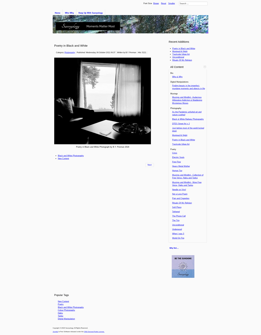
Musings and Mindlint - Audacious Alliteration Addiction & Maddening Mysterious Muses (187, 100)
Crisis (174, 153)
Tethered (176, 212)
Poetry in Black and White (183, 140)
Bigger (156, 3)
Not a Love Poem (179, 194)
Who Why (69, 13)
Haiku (60, 313)
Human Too (177, 170)
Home (57, 13)
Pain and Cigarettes (180, 198)
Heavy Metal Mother (181, 166)
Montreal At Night (179, 135)
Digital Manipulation (66, 319)
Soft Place (176, 207)
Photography (69, 52)
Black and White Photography (71, 156)
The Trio (175, 220)
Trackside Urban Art (181, 144)
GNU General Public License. (94, 331)
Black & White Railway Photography (188, 119)
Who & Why (177, 77)
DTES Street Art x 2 (181, 124)
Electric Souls (178, 157)
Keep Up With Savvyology (91, 13)
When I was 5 (178, 234)
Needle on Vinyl (179, 189)
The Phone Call (179, 216)
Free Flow (176, 162)
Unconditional (178, 225)
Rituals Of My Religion (182, 203)
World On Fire (178, 238)
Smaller (171, 3)
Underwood (177, 229)
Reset (163, 3)
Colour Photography (66, 310)
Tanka (60, 316)
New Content (63, 158)
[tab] (205, 67)
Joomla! (55, 331)
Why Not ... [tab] (174, 248)
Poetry (61, 304)
